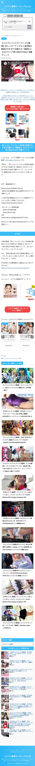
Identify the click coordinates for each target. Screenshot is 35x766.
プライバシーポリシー (15, 750)
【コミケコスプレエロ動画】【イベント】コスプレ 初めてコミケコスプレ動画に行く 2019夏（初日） (17, 387)
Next (32, 337)
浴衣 (20, 358)
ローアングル (15, 358)
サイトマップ (22, 752)
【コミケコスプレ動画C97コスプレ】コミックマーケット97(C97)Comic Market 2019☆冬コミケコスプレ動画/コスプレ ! (17, 573)
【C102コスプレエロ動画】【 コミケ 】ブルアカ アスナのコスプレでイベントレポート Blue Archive (21, 679)
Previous (2, 337)
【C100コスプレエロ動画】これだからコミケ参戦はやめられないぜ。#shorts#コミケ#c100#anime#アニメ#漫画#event (17, 520)
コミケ (4, 355)
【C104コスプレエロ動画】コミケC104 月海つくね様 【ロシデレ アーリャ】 (21, 731)
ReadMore (9, 345)
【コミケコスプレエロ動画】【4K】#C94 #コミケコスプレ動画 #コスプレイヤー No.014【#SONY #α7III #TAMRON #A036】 (21, 715)
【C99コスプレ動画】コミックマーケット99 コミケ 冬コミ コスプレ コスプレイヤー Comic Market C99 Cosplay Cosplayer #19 (17, 494)
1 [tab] (6, 350)
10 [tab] (29, 350)
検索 (5, 16)
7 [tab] (21, 350)
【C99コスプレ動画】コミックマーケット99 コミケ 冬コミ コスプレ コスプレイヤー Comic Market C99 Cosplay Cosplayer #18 (17, 599)
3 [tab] (11, 350)
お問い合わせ (13, 752)
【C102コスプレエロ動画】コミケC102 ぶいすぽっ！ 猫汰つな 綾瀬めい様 (21, 662)
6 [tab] (19, 350)
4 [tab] (14, 350)
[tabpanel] (9, 335)
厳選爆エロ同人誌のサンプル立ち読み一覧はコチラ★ (17, 108)
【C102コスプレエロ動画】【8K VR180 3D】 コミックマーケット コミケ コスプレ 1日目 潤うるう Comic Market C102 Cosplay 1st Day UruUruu (21, 724)
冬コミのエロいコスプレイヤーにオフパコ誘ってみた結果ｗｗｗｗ (20, 670)
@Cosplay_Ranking (13, 160)
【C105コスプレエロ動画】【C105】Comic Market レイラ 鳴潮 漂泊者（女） (21, 697)
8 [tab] (24, 350)
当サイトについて (26, 750)
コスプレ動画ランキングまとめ (17, 6)
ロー (10, 358)
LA (3, 358)
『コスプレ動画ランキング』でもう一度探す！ (17, 309)
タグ (21, 16)
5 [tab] (16, 350)
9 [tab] (26, 350)
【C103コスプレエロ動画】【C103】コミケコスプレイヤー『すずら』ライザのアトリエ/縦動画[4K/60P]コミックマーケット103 (21, 706)
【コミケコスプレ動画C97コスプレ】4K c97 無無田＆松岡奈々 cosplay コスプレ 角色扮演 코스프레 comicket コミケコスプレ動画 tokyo (17, 547)
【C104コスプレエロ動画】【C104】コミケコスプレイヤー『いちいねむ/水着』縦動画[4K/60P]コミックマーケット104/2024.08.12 (17, 413)
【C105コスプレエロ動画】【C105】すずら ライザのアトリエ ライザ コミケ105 (21, 653)
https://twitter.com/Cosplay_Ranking (16, 268)
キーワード (16, 16)
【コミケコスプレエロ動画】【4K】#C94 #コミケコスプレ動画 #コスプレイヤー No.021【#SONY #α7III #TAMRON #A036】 (17, 439)
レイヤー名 (10, 16)
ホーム (6, 750)
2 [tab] (8, 350)
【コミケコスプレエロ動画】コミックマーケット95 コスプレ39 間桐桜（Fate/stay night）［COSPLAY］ (17, 625)
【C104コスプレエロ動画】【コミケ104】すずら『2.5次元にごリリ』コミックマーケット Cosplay (21, 688)
